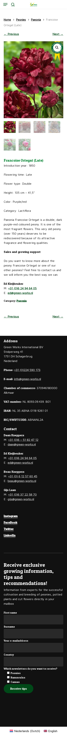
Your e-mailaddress (16, 640)
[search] (12, 4)
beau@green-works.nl (22, 481)
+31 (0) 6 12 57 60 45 (22, 476)
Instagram (11, 516)
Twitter (9, 529)
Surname (9, 626)
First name (10, 612)
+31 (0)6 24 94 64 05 (22, 288)
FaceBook (10, 522)
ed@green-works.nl (20, 293)
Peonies (21, 19)
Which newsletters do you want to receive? (30, 668)
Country (9, 654)
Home (7, 19)
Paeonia (36, 19)
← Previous (11, 34)
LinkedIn (9, 535)
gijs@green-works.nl (21, 499)
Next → (57, 34)
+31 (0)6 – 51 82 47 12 (23, 439)
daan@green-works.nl (22, 444)
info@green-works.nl (27, 379)
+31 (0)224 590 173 (27, 370)
